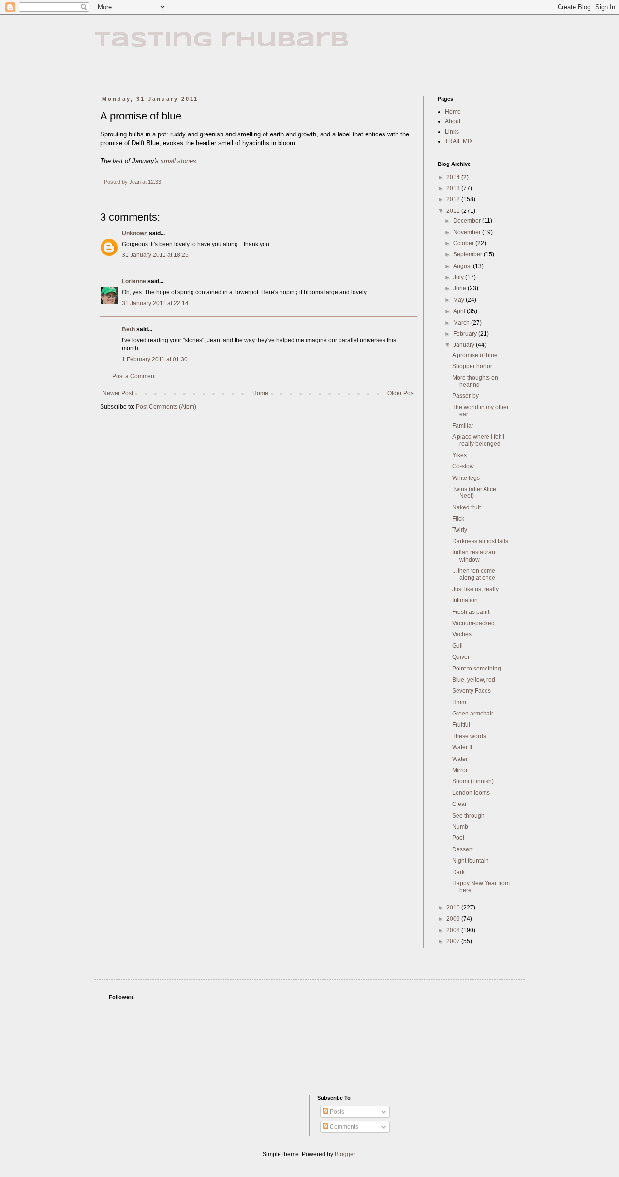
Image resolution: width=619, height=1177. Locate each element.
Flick (458, 518)
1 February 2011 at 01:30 (155, 359)
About (452, 121)
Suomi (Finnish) (473, 781)
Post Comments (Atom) (166, 406)
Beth (128, 329)
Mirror (460, 770)
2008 (453, 930)
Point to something (476, 668)
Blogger (345, 1154)
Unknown (134, 233)
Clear (459, 804)
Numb (460, 826)
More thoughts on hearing (475, 381)
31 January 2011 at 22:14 (155, 303)
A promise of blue (475, 355)
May (459, 300)
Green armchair (472, 713)
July (459, 277)
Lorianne (134, 281)
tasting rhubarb (221, 40)
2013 (453, 188)
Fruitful (461, 724)
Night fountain (470, 860)
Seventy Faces (471, 690)
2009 (453, 918)
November (467, 232)
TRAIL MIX (459, 141)
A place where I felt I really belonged (478, 440)
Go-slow (463, 466)
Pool (458, 837)
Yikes (459, 455)
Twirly (459, 529)
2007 (453, 941)
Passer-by (465, 395)
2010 (453, 907)
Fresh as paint (470, 612)
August (463, 266)
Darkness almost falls (480, 541)
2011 (453, 211)
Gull (457, 645)
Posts (336, 1111)
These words (469, 736)
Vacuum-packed (473, 623)
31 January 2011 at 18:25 (155, 255)
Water (460, 759)
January (464, 345)
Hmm (459, 702)
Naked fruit (466, 507)
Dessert (462, 849)
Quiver (461, 657)
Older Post (401, 393)
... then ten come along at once (473, 574)
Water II (462, 747)
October (464, 243)
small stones (178, 160)
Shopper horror (472, 366)
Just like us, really (475, 589)
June (460, 288)
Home (260, 393)
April (460, 311)
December (467, 220)
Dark (458, 872)
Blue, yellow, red (473, 679)
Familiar (462, 425)
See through (468, 815)
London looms (471, 793)
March (462, 322)
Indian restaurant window (474, 556)
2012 (453, 199)
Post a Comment (134, 376)
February (465, 333)
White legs (466, 478)
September (468, 254)
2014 (453, 177)
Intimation (465, 600)
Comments (343, 1126)
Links (452, 131)
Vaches (462, 634)
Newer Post (118, 393)
